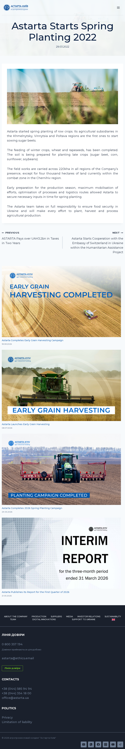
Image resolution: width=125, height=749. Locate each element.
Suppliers (56, 616)
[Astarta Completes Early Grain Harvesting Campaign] (61, 301)
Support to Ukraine (83, 619)
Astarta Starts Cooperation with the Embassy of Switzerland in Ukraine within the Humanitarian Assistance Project (96, 242)
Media (69, 616)
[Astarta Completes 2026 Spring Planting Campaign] (61, 469)
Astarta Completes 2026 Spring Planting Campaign (32, 508)
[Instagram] (106, 744)
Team (13, 619)
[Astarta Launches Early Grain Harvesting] (61, 385)
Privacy (7, 717)
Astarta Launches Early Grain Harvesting (25, 424)
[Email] (84, 744)
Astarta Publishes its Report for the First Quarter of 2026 (36, 592)
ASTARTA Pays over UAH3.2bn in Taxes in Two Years (30, 238)
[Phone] (91, 744)
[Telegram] (120, 744)
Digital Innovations (44, 619)
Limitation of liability (17, 722)
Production (39, 616)
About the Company (15, 616)
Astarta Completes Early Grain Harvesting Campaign (32, 340)
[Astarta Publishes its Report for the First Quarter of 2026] (61, 553)
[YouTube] (113, 744)
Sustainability (113, 616)
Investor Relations (88, 616)
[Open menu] (118, 7)
